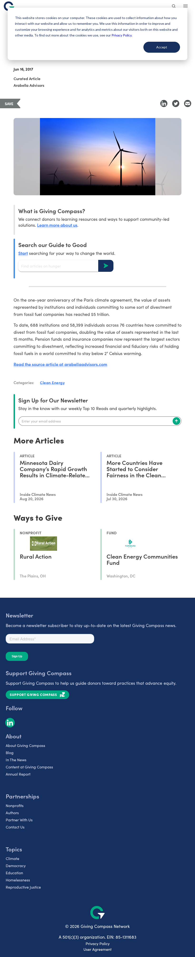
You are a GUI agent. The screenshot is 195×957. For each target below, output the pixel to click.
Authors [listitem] (12, 812)
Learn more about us (57, 225)
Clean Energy (52, 382)
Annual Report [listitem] (18, 774)
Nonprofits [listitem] (15, 805)
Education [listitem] (14, 872)
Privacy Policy (98, 943)
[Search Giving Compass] (174, 6)
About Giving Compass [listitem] (25, 745)
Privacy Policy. (122, 35)
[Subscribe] (176, 421)
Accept (161, 47)
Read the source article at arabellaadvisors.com (60, 364)
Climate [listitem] (12, 858)
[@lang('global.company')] (9, 6)
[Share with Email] (187, 103)
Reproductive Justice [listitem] (23, 887)
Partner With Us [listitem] (19, 819)
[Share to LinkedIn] (163, 103)
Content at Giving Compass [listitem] (29, 766)
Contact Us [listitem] (15, 826)
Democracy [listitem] (16, 865)
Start (23, 253)
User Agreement (97, 949)
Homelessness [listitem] (18, 879)
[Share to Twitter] (175, 103)
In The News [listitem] (16, 759)
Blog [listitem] (10, 752)
